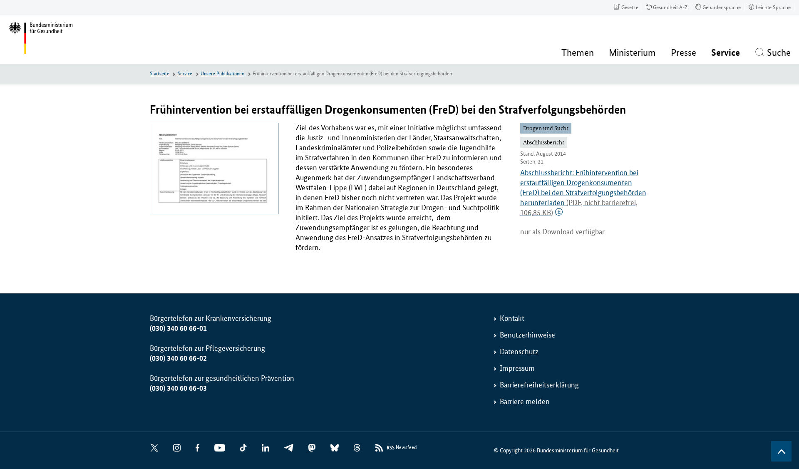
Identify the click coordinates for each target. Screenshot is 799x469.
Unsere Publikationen (222, 74)
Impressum (517, 368)
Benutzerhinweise (527, 335)
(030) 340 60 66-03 (178, 388)
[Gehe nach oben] (781, 451)
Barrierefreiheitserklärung (539, 385)
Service (185, 74)
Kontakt (512, 318)
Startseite (159, 74)
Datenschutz (519, 351)
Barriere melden (525, 401)
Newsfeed (402, 448)
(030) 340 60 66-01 (178, 328)
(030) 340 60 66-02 (178, 358)
